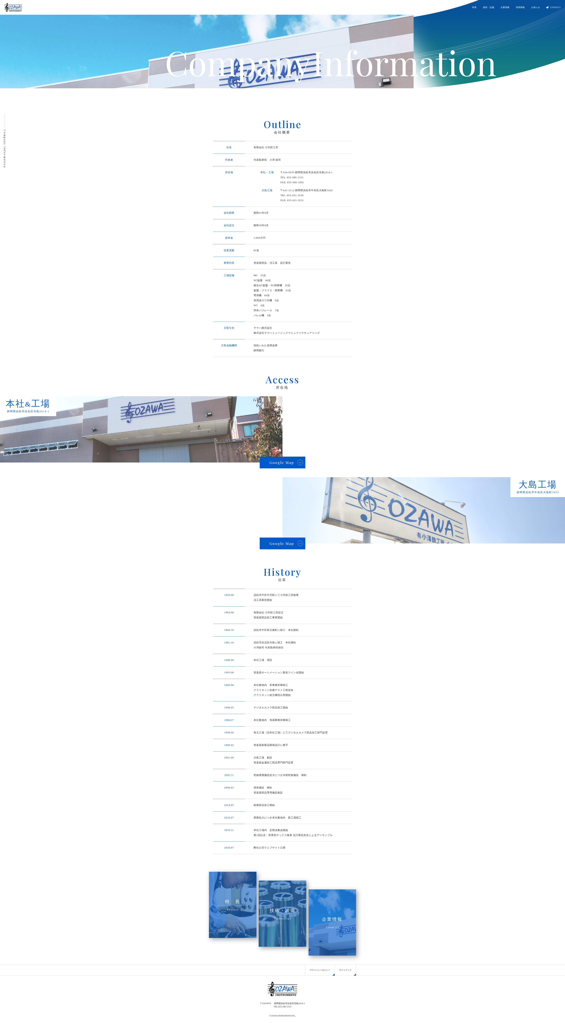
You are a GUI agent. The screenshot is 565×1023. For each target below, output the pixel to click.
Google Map (282, 462)
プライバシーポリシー (320, 970)
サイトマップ (345, 970)
